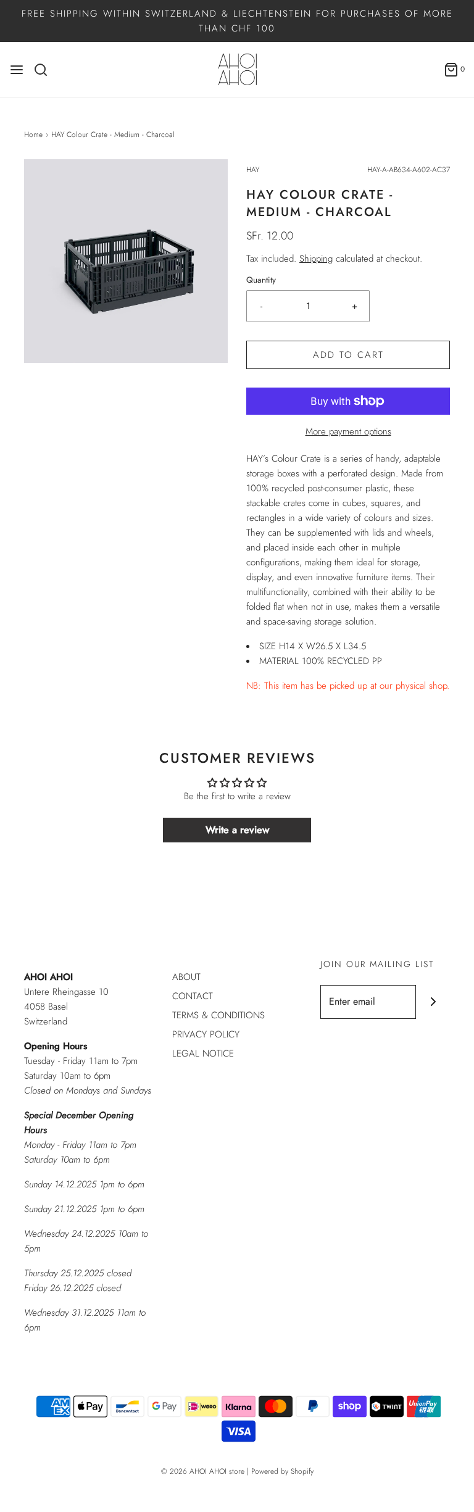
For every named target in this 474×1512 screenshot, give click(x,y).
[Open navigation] (16, 69)
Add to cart (348, 355)
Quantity (261, 280)
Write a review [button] (237, 830)
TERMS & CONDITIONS (218, 1015)
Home (33, 134)
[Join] (433, 1002)
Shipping (316, 258)
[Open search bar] (45, 69)
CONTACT (192, 996)
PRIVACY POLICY (205, 1034)
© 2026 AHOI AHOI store (202, 1471)
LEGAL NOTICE (203, 1053)
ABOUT (186, 977)
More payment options (348, 431)
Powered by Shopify (282, 1471)
